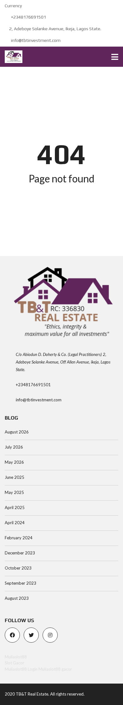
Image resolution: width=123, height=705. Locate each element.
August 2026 (17, 431)
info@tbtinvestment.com (35, 40)
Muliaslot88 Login (21, 669)
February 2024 (18, 537)
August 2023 (17, 598)
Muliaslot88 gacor (55, 669)
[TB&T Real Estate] (11, 57)
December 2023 (20, 552)
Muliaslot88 (16, 656)
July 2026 (14, 447)
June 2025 (14, 477)
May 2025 (14, 492)
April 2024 (15, 522)
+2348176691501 (28, 17)
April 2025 (15, 507)
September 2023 (20, 583)
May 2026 (14, 462)
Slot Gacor (14, 662)
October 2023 (18, 567)
